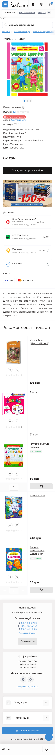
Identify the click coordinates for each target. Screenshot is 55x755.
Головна (6, 31)
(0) (14, 112)
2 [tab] (27, 101)
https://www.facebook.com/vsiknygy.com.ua (23, 679)
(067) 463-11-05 (29, 629)
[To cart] (41, 486)
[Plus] (23, 487)
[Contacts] (41, 4)
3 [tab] (30, 101)
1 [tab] (25, 101)
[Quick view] (10, 370)
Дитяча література (21, 31)
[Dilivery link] (48, 222)
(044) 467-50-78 (29, 626)
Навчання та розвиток (43, 31)
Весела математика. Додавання (37, 550)
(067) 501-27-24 (29, 623)
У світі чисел (37, 495)
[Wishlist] (17, 370)
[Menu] (5, 4)
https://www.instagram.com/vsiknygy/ (31, 679)
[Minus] (4, 487)
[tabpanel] (27, 69)
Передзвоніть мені (27, 633)
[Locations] (32, 4)
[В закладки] (46, 749)
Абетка (34, 392)
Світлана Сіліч (19, 119)
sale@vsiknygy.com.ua (27, 686)
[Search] (5, 25)
